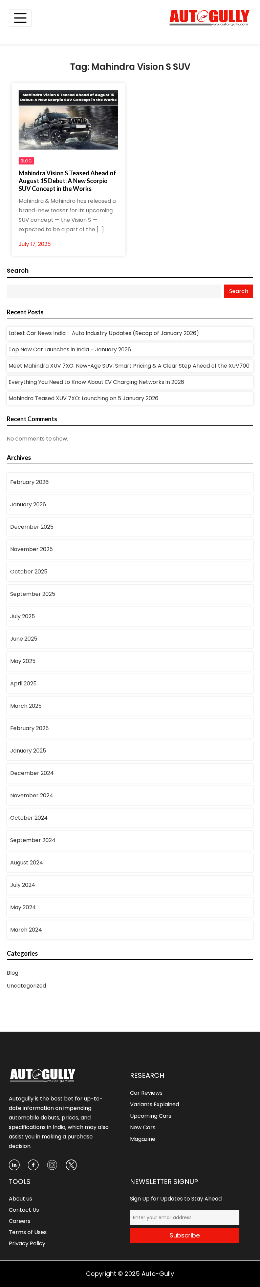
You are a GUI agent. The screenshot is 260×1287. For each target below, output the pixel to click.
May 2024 (23, 907)
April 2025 (23, 683)
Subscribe (185, 1235)
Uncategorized (26, 986)
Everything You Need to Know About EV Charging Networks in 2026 (96, 382)
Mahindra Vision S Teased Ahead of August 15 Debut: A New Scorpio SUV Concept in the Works (67, 181)
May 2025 (23, 661)
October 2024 (29, 818)
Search (18, 270)
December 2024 (32, 773)
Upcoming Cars (150, 1116)
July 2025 (22, 616)
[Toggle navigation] (20, 18)
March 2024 (26, 930)
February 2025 (29, 728)
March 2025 (26, 706)
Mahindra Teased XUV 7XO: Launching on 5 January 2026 (83, 398)
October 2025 (28, 572)
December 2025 (31, 527)
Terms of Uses (28, 1232)
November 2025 (31, 549)
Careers (19, 1221)
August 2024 (26, 862)
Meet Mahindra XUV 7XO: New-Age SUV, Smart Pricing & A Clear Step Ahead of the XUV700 (129, 366)
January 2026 (28, 504)
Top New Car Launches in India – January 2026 (69, 349)
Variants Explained (154, 1104)
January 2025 (28, 751)
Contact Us (24, 1210)
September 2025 (32, 594)
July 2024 (22, 885)
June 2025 (23, 639)
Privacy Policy (27, 1243)
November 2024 (31, 795)
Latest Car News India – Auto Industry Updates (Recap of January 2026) (103, 333)
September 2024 (33, 840)
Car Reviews (146, 1093)
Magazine (142, 1139)
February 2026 (29, 482)
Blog (26, 161)
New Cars (142, 1127)
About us (20, 1199)
